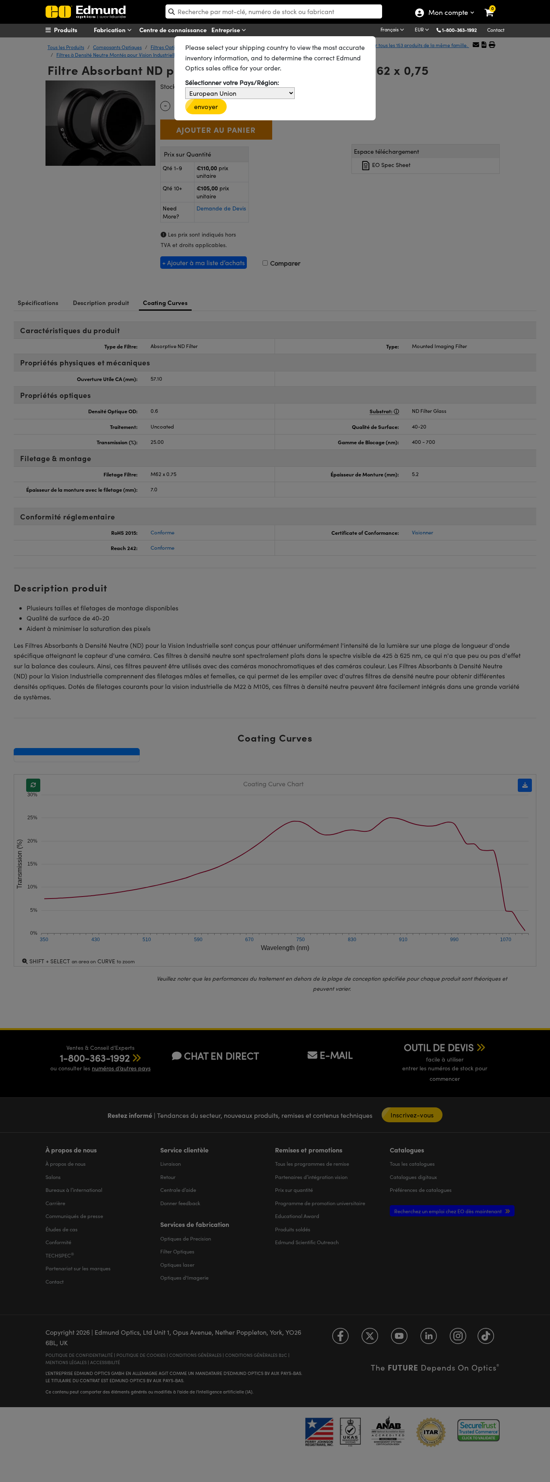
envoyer (206, 106)
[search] (273, 11)
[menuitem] (76, 30)
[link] (494, 6)
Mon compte (447, 13)
